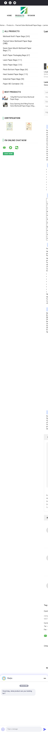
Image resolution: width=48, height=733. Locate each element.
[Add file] (3, 729)
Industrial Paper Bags (11, 79)
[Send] (45, 729)
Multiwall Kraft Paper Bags (14, 36)
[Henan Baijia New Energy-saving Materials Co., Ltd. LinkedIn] (10, 2)
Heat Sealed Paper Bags (13, 74)
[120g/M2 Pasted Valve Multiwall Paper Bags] (5, 98)
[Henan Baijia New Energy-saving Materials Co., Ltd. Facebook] (5, 2)
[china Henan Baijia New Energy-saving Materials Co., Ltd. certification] (9, 126)
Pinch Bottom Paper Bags (13, 69)
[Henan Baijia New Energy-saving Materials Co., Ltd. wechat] (18, 147)
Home (9, 15)
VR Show (31, 15)
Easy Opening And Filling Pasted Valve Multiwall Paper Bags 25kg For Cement (22, 106)
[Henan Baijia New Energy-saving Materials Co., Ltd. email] (6, 147)
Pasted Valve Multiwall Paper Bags (28, 25)
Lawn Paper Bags (10, 60)
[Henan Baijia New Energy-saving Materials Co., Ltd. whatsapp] (12, 147)
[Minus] (44, 678)
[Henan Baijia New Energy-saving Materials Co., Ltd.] (24, 10)
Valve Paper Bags (10, 65)
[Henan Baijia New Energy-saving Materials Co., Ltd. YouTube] (15, 2)
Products (19, 15)
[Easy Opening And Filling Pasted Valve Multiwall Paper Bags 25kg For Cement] (5, 105)
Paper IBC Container (11, 84)
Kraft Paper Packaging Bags (14, 55)
